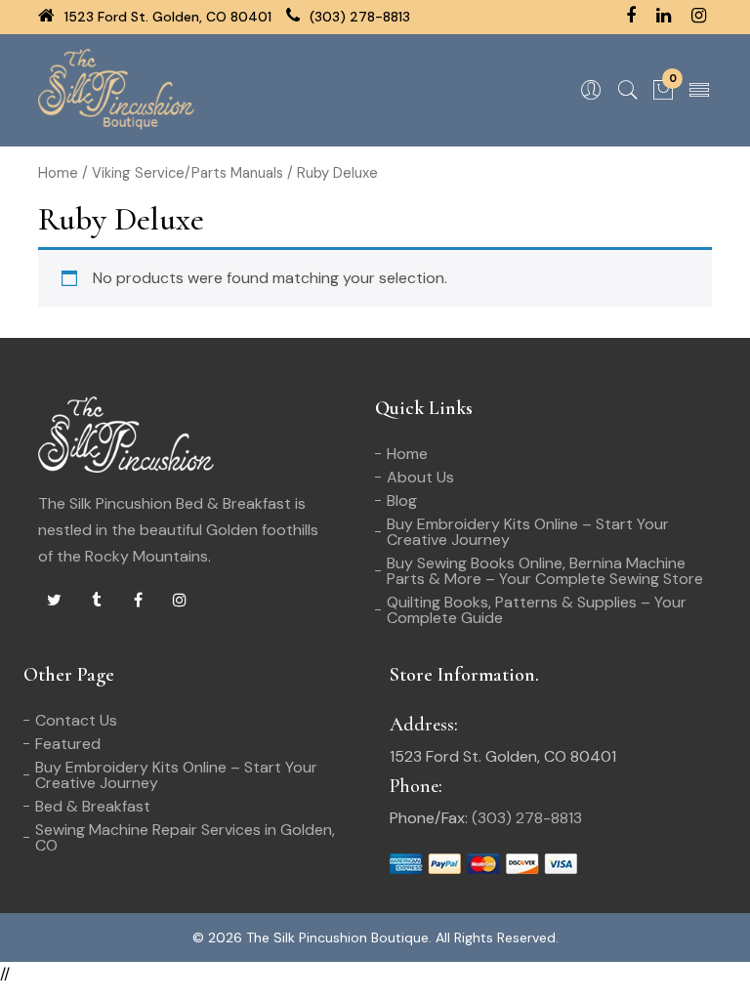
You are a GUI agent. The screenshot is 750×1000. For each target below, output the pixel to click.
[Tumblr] (95, 600)
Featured (68, 743)
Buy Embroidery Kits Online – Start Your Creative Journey (528, 532)
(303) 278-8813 (358, 16)
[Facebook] (137, 600)
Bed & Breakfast (92, 806)
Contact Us (76, 720)
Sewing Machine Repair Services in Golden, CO (185, 837)
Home (58, 173)
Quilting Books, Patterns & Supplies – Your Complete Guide (537, 610)
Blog (402, 500)
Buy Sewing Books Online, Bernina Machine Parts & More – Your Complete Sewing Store (545, 571)
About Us (420, 477)
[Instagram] (179, 600)
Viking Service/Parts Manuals (187, 173)
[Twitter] (53, 600)
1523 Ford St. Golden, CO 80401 (166, 16)
